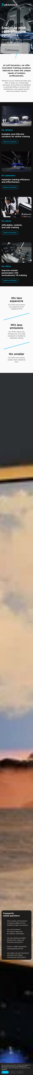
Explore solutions (9, 142)
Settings (20, 1072)
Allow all (5, 1072)
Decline (13, 1072)
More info (4, 1069)
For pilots (6, 220)
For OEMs (6, 266)
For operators (8, 175)
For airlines (7, 129)
